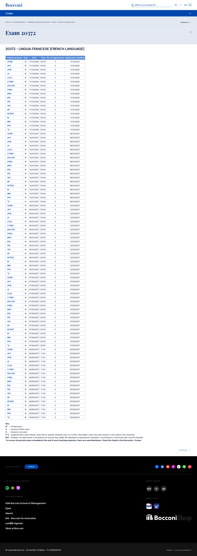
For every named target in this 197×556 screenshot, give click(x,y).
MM (8, 121)
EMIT (9, 93)
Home (7, 22)
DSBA (9, 89)
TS (8, 129)
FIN (8, 101)
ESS (9, 97)
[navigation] (98, 13)
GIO (9, 105)
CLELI (9, 78)
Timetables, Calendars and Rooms (38, 22)
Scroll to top (183, 450)
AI (8, 74)
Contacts (31, 467)
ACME (10, 62)
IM (8, 109)
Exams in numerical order (66, 22)
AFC (9, 66)
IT (181, 5)
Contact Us (184, 22)
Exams (54, 22)
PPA (9, 125)
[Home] (13, 5)
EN (176, 5)
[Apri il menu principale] (190, 5)
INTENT (10, 113)
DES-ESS (11, 86)
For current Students (18, 22)
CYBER (10, 82)
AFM (9, 70)
